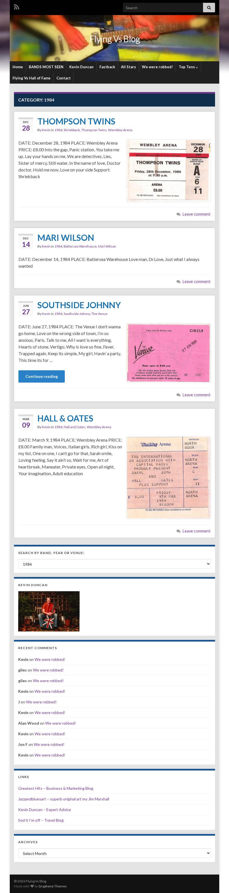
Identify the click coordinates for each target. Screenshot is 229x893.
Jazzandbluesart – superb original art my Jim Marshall (63, 799)
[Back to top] (216, 880)
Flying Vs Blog (114, 38)
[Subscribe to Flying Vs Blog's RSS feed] (16, 6)
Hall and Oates (74, 427)
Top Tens (187, 67)
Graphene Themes (53, 886)
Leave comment (197, 214)
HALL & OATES (65, 418)
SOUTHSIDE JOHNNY (79, 305)
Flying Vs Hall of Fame (32, 78)
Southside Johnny (77, 314)
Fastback (107, 67)
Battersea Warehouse (80, 246)
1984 (58, 130)
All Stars (128, 67)
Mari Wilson (107, 246)
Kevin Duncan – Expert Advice (44, 809)
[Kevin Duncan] (49, 610)
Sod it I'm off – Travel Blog (41, 820)
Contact (63, 78)
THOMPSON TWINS (76, 121)
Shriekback (72, 130)
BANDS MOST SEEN (46, 67)
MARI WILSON (65, 237)
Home (18, 67)
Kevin (46, 130)
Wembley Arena (120, 130)
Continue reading (41, 376)
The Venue (99, 314)
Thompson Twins (94, 130)
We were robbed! (157, 67)
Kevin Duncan (81, 67)
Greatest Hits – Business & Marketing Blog (55, 788)
